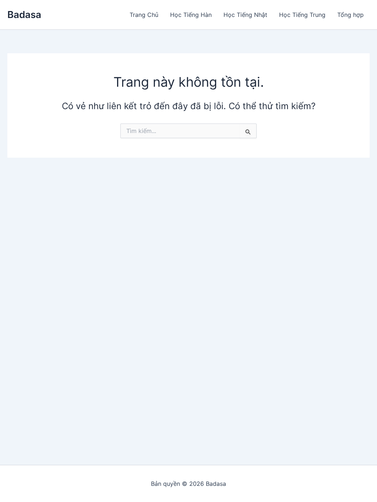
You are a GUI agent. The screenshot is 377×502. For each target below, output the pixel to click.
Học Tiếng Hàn (191, 14)
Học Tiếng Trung (302, 14)
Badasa (24, 14)
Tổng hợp (350, 14)
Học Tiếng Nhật (245, 14)
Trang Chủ (144, 14)
